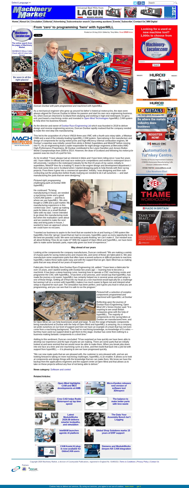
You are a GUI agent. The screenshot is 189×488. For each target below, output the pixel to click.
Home (15, 21)
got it (139, 486)
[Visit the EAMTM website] (24, 471)
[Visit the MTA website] (16, 471)
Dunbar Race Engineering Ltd (76, 126)
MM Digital (152, 21)
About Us (24, 21)
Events (116, 21)
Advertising (59, 21)
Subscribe (126, 21)
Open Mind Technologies (96, 118)
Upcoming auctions (101, 21)
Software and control (61, 369)
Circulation (36, 21)
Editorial (47, 21)
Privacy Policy (143, 462)
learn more (129, 486)
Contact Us (139, 21)
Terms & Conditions (127, 462)
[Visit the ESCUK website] (33, 471)
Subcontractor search (78, 21)
